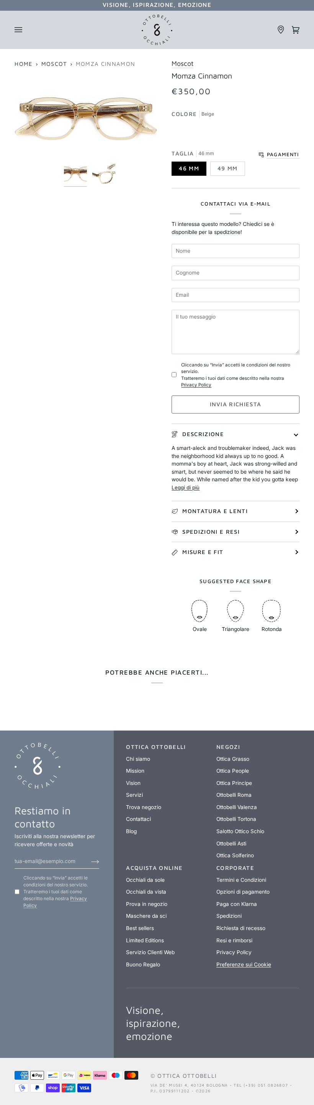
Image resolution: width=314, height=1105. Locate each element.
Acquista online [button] (154, 868)
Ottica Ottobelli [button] (156, 747)
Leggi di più (186, 487)
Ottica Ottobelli (187, 1075)
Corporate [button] (235, 868)
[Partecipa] (89, 861)
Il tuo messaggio (199, 306)
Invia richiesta (236, 404)
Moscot (54, 63)
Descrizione (203, 434)
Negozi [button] (228, 747)
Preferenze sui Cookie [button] (243, 964)
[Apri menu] (22, 30)
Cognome (189, 262)
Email (183, 284)
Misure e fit (202, 552)
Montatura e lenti (215, 511)
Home (24, 63)
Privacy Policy (196, 384)
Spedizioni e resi (211, 531)
